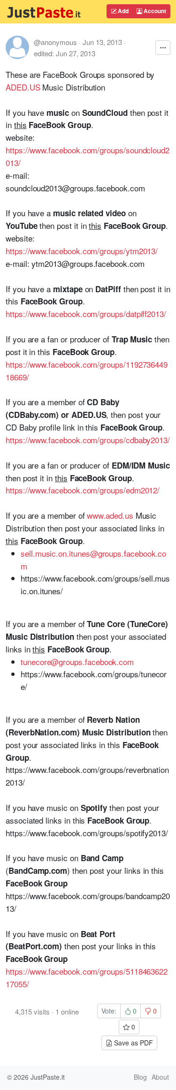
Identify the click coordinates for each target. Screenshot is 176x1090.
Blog (140, 1077)
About (160, 1077)
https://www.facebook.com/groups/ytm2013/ (82, 251)
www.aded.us (110, 515)
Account (154, 11)
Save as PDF (132, 1042)
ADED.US (23, 87)
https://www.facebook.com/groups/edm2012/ (83, 490)
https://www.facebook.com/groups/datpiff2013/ (86, 313)
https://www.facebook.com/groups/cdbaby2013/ (88, 440)
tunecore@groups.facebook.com (77, 661)
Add (122, 11)
